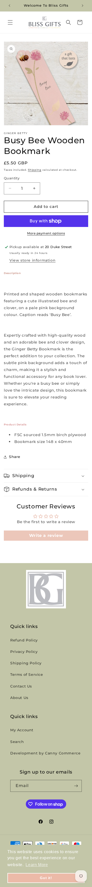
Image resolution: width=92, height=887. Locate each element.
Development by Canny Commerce (45, 753)
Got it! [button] (46, 878)
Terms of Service (26, 674)
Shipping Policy (26, 663)
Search (17, 741)
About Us (19, 697)
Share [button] (14, 456)
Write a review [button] (46, 535)
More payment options (46, 233)
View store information (32, 260)
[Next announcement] (82, 5)
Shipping (34, 169)
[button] (10, 22)
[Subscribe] (76, 786)
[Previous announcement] (9, 5)
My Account (21, 730)
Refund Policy (24, 640)
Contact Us (21, 686)
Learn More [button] (37, 865)
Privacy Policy (24, 651)
